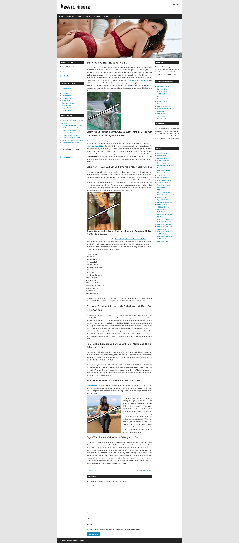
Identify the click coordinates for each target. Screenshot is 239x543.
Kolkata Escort (66, 98)
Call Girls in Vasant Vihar (164, 236)
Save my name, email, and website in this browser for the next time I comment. (114, 529)
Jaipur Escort (161, 111)
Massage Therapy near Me (165, 108)
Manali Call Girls (67, 110)
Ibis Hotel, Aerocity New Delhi (71, 128)
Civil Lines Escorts (163, 207)
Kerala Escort (66, 100)
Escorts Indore (161, 104)
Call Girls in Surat (162, 234)
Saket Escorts (161, 175)
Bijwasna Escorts (162, 200)
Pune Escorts (161, 96)
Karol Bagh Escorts (163, 177)
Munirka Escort (162, 101)
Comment (90, 486)
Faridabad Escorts (163, 99)
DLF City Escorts (162, 217)
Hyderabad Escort (67, 105)
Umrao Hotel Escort (68, 133)
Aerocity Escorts (162, 153)
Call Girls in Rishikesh (164, 222)
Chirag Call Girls (162, 204)
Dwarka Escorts (162, 155)
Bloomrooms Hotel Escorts (70, 142)
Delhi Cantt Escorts (163, 212)
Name (89, 513)
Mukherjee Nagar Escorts (165, 219)
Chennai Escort (67, 91)
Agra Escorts (161, 116)
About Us (70, 16)
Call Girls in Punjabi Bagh (165, 241)
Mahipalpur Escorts (163, 160)
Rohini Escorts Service (164, 163)
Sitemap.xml (65, 157)
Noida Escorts (161, 113)
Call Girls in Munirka (163, 170)
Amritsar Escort (162, 118)
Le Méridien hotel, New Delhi (71, 130)
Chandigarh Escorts (163, 86)
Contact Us (116, 16)
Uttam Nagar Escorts (163, 185)
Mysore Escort (66, 88)
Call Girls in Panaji (162, 239)
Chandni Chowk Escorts (164, 202)
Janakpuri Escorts (162, 182)
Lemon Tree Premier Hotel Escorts (72, 140)
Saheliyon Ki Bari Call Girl (96, 385)
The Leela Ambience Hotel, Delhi (72, 125)
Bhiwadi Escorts (162, 197)
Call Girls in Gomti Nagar (165, 226)
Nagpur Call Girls (67, 108)
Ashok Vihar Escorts (163, 192)
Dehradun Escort (67, 93)
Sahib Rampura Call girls (143, 470)
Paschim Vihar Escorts (164, 180)
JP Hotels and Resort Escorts (71, 138)
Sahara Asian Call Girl (94, 470)
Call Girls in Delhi (65, 76)
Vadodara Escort (67, 95)
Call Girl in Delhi (162, 94)
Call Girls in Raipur (163, 229)
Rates (106, 16)
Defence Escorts (162, 209)
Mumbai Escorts (162, 91)
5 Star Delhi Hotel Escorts (70, 135)
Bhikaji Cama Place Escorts (165, 195)
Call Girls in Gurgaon (163, 106)
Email (89, 518)
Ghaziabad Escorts (163, 173)
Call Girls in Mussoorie (164, 224)
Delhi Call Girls (83, 16)
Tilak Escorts (161, 190)
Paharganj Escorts (163, 158)
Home (61, 16)
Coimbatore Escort (68, 103)
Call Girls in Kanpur (163, 231)
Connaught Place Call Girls (165, 165)
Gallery (97, 16)
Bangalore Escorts (163, 89)
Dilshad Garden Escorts (164, 214)
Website (89, 524)
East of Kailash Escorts (164, 187)
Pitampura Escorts (163, 168)
